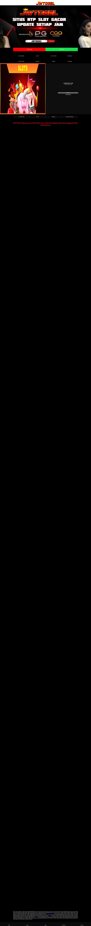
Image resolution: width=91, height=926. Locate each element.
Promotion (63, 925)
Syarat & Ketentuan (69, 116)
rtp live (49, 915)
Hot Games (21, 55)
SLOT (37, 116)
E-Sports (70, 61)
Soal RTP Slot (21, 116)
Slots (37, 55)
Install (68, 92)
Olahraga (69, 55)
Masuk (61, 49)
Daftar (29, 49)
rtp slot (36, 916)
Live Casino (54, 55)
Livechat (82, 925)
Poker (53, 61)
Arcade (37, 61)
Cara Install (68, 94)
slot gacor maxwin (50, 913)
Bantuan (53, 116)
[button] (2, 26)
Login (45, 925)
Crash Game (21, 61)
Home (9, 925)
